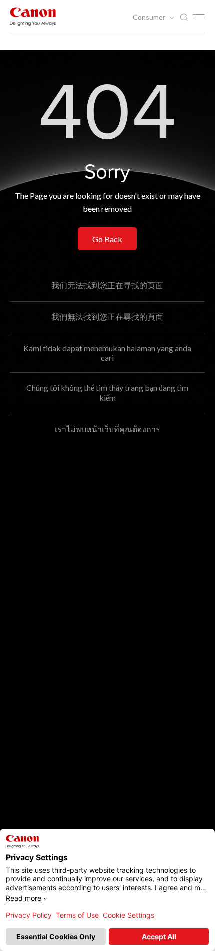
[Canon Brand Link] (33, 16)
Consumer (150, 17)
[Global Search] (184, 17)
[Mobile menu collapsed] (199, 16)
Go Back (107, 239)
